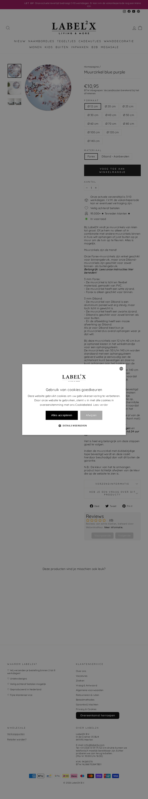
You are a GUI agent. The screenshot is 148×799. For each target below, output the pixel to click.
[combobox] (121, 368)
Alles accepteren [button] (61, 415)
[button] (74, 425)
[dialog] (74, 399)
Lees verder (100, 404)
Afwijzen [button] (91, 415)
